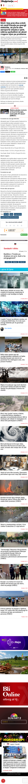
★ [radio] (6, 225)
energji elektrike (17, 214)
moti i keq (6, 214)
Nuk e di (22, 262)
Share (3, 71)
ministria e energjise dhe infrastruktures (9, 217)
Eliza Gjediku (8, 328)
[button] (3, 780)
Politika (8, 262)
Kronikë (3, 20)
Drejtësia (15, 262)
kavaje (11, 214)
